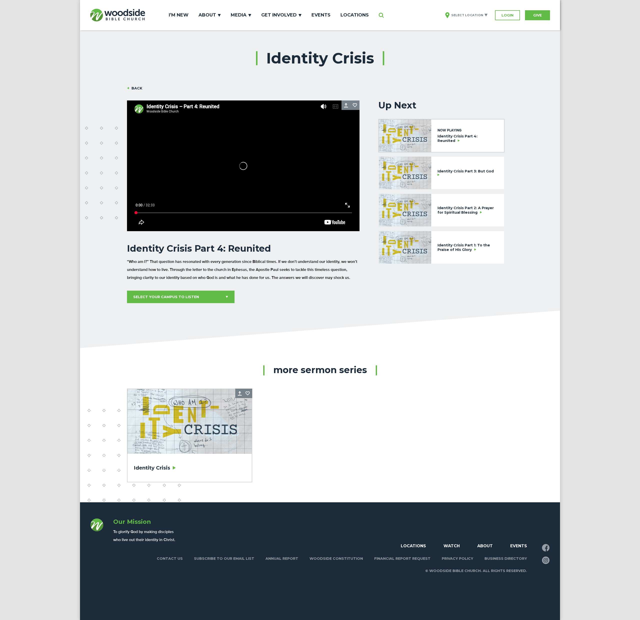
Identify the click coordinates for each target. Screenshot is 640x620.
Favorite (355, 105)
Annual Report (282, 558)
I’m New (178, 15)
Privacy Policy (457, 558)
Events (321, 15)
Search (381, 15)
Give (537, 15)
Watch (452, 546)
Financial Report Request (402, 558)
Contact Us (170, 558)
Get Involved (279, 15)
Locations (354, 15)
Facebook (546, 548)
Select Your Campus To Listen (166, 297)
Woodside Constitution (336, 558)
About (207, 15)
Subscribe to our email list (224, 558)
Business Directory (505, 558)
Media (238, 15)
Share (346, 105)
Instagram (546, 560)
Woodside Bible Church (117, 15)
